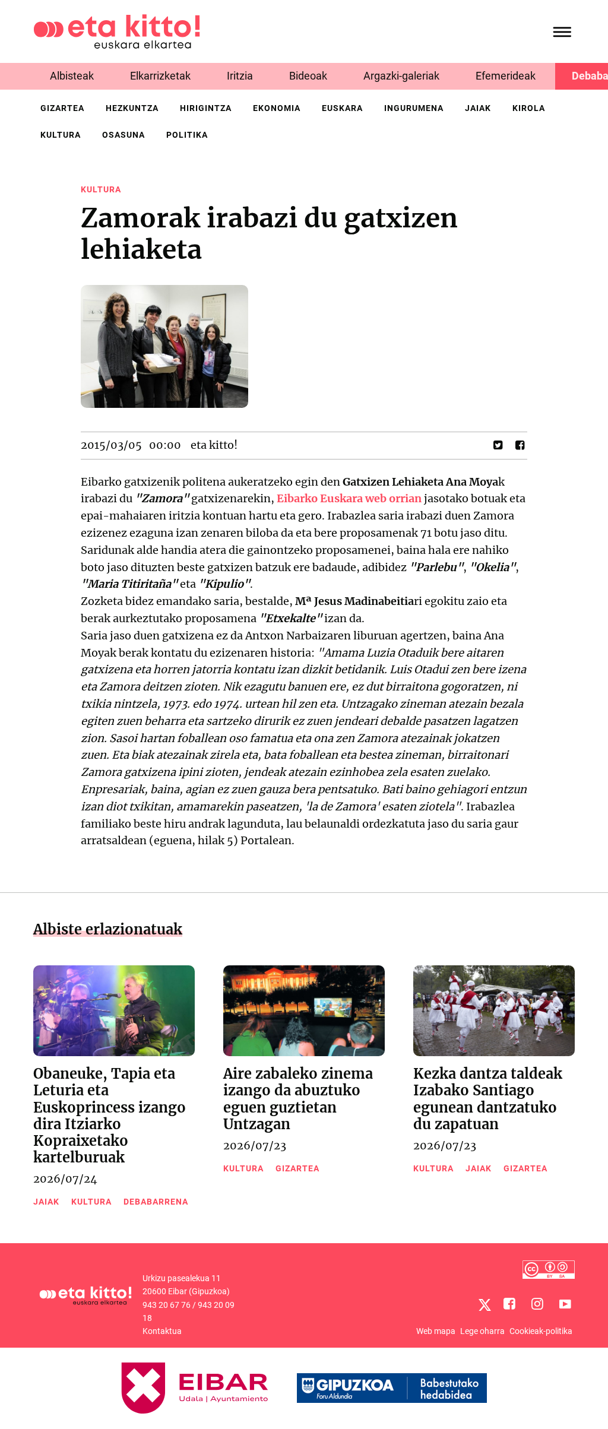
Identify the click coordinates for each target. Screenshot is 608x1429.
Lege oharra (482, 1331)
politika (187, 135)
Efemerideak (506, 75)
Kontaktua (162, 1331)
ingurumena (414, 108)
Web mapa (435, 1331)
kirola (528, 108)
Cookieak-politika (540, 1331)
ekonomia (276, 108)
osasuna (123, 135)
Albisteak (72, 75)
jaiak (478, 108)
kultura (60, 135)
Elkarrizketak (160, 75)
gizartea (62, 108)
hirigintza (206, 108)
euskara (342, 108)
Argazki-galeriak (401, 75)
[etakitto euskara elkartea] (116, 30)
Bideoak (308, 75)
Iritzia (240, 75)
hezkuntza (132, 108)
